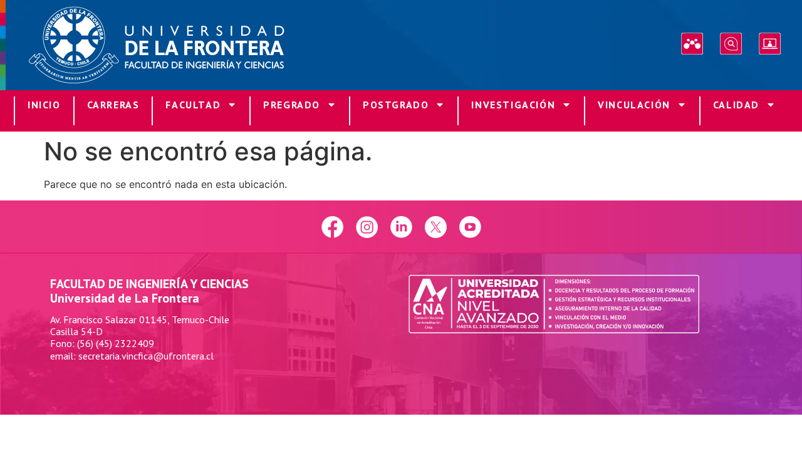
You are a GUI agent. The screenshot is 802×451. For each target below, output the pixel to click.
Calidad (736, 104)
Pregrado (291, 104)
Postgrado (396, 104)
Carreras (113, 104)
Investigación (513, 104)
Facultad (193, 104)
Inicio (44, 104)
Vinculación (634, 104)
